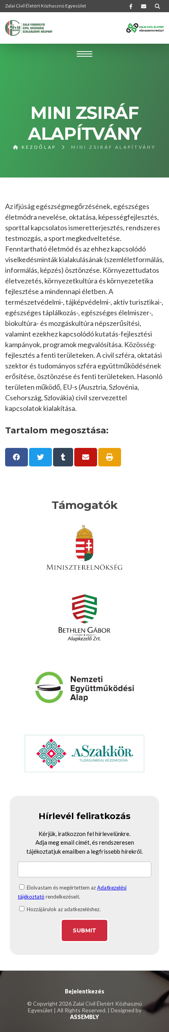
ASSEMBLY (84, 1017)
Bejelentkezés (84, 991)
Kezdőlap (37, 147)
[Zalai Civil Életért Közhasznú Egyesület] (28, 28)
